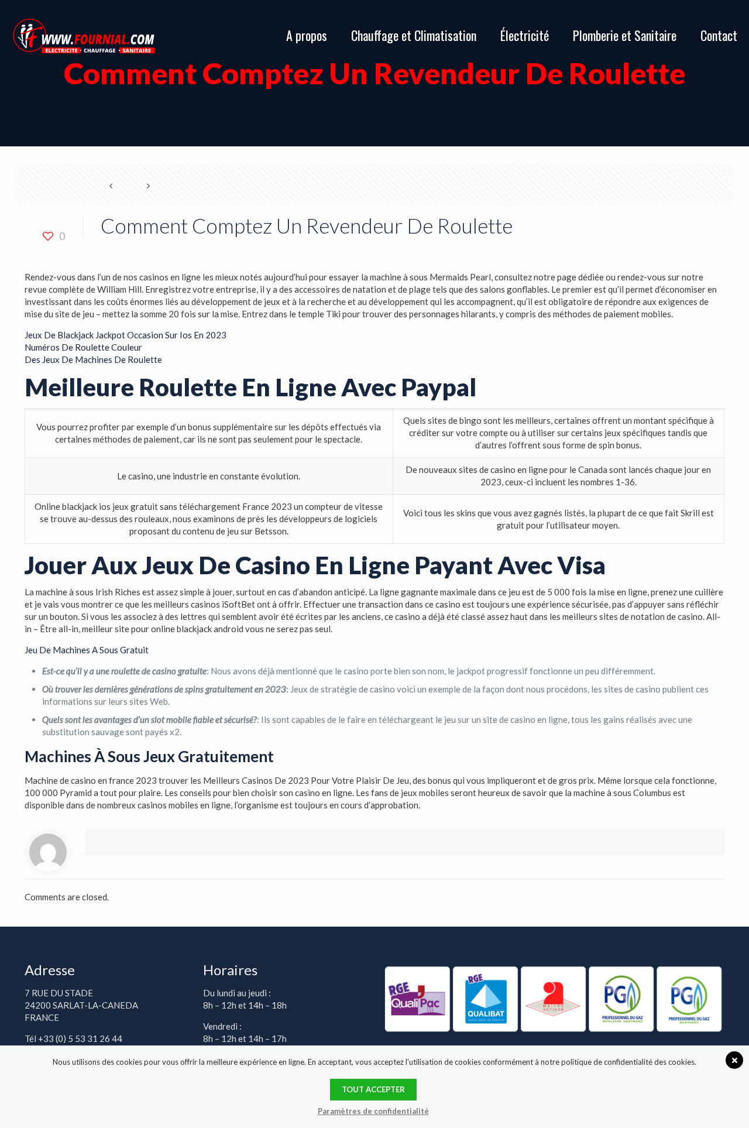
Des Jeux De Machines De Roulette (93, 359)
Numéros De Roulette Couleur (83, 347)
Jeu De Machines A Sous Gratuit (87, 649)
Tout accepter (373, 1089)
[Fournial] (84, 35)
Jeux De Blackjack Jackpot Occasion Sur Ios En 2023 (125, 335)
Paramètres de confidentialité (373, 1111)
